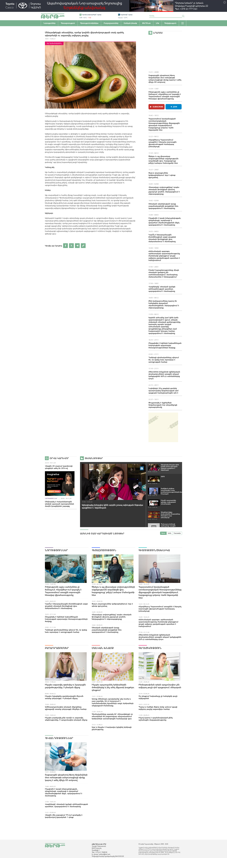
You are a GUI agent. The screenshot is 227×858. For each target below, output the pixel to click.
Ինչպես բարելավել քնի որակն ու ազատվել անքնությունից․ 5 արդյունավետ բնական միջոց (66, 719)
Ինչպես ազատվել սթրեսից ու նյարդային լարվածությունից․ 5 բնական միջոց (65, 686)
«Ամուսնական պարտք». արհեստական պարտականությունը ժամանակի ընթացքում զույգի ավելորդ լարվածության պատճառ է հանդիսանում (164, 255)
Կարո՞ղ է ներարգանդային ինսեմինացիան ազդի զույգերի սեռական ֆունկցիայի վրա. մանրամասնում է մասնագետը (162, 238)
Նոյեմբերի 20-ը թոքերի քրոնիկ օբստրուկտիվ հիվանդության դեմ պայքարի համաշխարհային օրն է (163, 390)
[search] (183, 16)
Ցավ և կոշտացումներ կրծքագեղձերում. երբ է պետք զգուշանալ (161, 175)
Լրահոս (158, 32)
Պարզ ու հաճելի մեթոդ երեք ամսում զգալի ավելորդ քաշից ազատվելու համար (158, 708)
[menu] (182, 23)
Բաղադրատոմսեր (57, 648)
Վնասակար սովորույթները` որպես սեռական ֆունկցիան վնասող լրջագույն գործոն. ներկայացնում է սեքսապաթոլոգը (164, 190)
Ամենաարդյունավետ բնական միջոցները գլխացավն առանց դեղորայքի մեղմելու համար (66, 708)
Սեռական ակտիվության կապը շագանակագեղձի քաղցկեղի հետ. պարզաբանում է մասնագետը (163, 206)
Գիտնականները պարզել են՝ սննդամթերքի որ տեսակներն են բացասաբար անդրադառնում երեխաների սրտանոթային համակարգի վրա (112, 716)
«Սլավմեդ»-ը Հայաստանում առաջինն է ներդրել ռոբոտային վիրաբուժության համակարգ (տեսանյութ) (162, 143)
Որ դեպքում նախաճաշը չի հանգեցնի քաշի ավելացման (158, 697)
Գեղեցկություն (54, 43)
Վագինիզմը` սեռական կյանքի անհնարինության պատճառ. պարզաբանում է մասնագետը (161, 289)
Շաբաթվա (177, 533)
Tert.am (52, 16)
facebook (65, 245)
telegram (77, 245)
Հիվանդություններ (59, 738)
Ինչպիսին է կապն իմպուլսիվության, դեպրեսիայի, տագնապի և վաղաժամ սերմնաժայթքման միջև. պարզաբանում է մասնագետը (164, 221)
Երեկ (169, 533)
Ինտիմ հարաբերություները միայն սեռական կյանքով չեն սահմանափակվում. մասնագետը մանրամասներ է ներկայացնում (163, 273)
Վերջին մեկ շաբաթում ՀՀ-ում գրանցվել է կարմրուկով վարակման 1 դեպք (63, 816)
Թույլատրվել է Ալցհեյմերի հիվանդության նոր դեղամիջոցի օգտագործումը (162, 405)
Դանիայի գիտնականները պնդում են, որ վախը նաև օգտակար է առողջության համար (163, 359)
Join (175, 107)
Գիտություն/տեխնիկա (154, 550)
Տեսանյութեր (94, 458)
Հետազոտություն (104, 550)
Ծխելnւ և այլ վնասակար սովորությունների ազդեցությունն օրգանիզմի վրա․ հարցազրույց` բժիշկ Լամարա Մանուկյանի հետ (163, 159)
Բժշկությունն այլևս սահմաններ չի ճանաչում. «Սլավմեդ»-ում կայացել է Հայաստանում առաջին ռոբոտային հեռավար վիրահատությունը (164, 95)
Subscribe (158, 107)
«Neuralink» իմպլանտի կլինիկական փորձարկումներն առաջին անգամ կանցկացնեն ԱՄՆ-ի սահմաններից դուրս (164, 375)
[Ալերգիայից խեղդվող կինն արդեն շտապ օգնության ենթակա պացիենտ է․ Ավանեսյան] (114, 482)
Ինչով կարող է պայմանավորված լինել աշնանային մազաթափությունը (156, 719)
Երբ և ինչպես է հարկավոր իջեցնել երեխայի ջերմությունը (112, 728)
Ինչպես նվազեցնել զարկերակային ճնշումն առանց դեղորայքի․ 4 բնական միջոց (64, 697)
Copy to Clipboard (83, 245)
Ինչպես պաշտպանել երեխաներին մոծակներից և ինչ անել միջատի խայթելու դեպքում (113, 687)
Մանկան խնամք (103, 648)
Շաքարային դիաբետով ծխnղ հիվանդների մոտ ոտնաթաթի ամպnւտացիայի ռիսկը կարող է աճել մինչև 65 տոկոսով (164, 78)
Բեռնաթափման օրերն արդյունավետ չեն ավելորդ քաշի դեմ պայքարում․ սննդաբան (160, 686)
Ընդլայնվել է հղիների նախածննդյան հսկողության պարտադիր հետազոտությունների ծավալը (164, 345)
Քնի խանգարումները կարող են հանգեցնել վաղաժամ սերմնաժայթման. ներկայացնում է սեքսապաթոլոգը (163, 304)
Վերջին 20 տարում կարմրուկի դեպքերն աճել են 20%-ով (59, 467)
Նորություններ (51, 498)
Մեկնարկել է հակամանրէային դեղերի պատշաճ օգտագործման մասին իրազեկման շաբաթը (59, 503)
